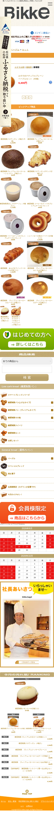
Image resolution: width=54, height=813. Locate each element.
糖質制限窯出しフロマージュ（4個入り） (13, 205)
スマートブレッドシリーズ (19, 395)
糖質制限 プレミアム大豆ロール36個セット (31, 737)
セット (25, 50)
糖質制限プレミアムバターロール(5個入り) (40, 140)
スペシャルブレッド (16, 466)
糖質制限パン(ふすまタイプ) (19, 402)
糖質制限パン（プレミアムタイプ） (22, 410)
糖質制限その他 (14, 418)
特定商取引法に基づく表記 (28, 801)
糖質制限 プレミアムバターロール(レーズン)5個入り (13, 301)
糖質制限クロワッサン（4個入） (31, 743)
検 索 (27, 377)
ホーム (3, 801)
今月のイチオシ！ (15, 494)
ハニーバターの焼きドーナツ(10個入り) (40, 237)
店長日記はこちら (27, 662)
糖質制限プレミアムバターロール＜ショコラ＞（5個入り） (13, 172)
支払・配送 (12, 801)
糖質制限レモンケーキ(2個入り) (5, 319)
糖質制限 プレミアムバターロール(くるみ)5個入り (40, 269)
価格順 (29, 67)
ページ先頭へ (27, 792)
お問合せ (29, 806)
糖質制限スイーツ (15, 425)
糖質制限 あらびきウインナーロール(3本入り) (13, 269)
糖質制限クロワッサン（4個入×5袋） (13, 140)
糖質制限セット (14, 433)
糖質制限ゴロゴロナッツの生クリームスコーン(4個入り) (16, 321)
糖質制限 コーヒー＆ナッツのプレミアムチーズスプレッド (40, 205)
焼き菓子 (11, 474)
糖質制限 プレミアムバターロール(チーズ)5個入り (40, 301)
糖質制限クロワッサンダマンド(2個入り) (40, 172)
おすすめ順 (19, 67)
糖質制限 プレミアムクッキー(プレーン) (30, 750)
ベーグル (15, 50)
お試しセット (13, 440)
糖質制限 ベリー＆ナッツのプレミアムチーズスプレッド (13, 237)
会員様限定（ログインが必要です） (22, 487)
